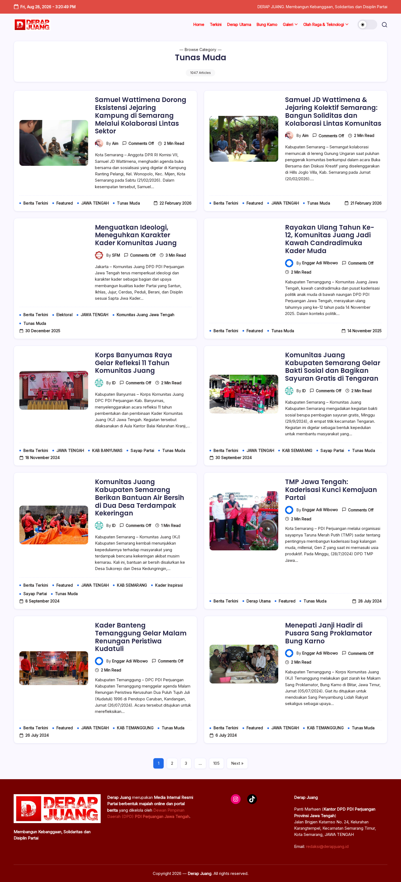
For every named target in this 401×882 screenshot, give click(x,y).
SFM (116, 255)
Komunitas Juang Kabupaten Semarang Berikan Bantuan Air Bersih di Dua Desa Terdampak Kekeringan (139, 497)
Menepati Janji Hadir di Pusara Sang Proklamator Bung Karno (328, 633)
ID (114, 382)
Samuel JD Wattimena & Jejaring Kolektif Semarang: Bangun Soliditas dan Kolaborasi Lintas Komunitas (333, 111)
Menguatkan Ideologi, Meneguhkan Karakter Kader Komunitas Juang (136, 235)
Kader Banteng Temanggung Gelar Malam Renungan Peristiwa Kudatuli (141, 637)
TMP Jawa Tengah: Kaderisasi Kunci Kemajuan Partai (331, 489)
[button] (367, 24)
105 (216, 763)
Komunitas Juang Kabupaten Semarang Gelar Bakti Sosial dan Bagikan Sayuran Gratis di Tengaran (332, 366)
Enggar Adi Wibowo (320, 262)
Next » (237, 763)
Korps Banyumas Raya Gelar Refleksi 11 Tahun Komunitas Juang (133, 362)
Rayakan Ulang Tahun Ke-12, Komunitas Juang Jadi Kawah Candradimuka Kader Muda (329, 239)
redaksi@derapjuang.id (327, 846)
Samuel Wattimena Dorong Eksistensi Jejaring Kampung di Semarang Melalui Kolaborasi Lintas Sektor (140, 115)
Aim (115, 143)
